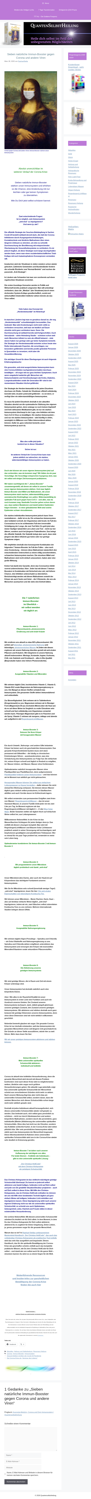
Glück (70, 157)
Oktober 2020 (73, 460)
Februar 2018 (73, 503)
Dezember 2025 (74, 351)
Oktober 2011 (73, 644)
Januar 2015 (73, 559)
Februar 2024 (73, 393)
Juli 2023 (71, 404)
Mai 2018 (71, 499)
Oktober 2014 (73, 563)
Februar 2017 (73, 520)
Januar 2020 (73, 481)
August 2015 (73, 545)
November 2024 (74, 376)
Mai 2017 (71, 517)
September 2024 (74, 379)
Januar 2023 (73, 421)
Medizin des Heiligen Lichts (24, 10)
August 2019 (73, 485)
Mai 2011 (71, 658)
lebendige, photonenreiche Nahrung (29, 645)
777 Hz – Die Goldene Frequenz (45, 16)
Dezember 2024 (74, 372)
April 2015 (72, 552)
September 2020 (74, 464)
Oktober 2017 (73, 506)
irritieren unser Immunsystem (29, 775)
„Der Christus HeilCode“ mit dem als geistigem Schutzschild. (30, 1166)
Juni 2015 (72, 549)
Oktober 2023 (73, 400)
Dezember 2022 (74, 425)
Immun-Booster (18, 1353)
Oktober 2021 (73, 446)
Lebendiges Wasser (76, 186)
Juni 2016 (72, 534)
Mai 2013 (71, 609)
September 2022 (74, 428)
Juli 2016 (71, 531)
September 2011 (74, 647)
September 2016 (74, 527)
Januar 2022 (73, 443)
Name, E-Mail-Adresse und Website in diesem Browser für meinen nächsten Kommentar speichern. (29, 1474)
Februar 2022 (73, 439)
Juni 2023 (72, 407)
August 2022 (73, 432)
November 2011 (74, 640)
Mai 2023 (71, 411)
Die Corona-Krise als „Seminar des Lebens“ (22, 1358)
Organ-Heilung (74, 190)
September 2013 (74, 594)
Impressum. (41, 1335)
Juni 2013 (72, 605)
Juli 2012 (71, 623)
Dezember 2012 (74, 612)
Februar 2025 (73, 368)
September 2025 (74, 358)
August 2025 (73, 361)
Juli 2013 (71, 601)
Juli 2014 (71, 566)
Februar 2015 (73, 556)
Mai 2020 (71, 474)
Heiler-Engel (73, 161)
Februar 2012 (73, 633)
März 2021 (72, 453)
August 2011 (73, 651)
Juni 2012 (72, 626)
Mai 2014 (71, 573)
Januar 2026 (73, 347)
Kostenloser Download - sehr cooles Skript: (76, 67)
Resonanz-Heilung (39, 1351)
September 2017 (74, 510)
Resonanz (72, 200)
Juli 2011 (71, 654)
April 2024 (72, 390)
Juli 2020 (71, 471)
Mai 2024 (71, 386)
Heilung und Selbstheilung (23, 1351)
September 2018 (74, 496)
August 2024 (73, 383)
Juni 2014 (72, 570)
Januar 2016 (73, 538)
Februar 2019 (73, 489)
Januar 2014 (73, 584)
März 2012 (72, 630)
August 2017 (73, 513)
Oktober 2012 (73, 616)
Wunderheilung (74, 213)
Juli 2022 (71, 436)
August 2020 (73, 467)
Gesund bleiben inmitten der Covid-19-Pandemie (24, 1356)
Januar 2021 (73, 457)
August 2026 (73, 344)
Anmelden (72, 680)
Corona (9, 1353)
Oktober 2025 (73, 354)
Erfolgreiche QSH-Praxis (68, 10)
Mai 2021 (71, 450)
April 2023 (72, 414)
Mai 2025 (71, 365)
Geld (70, 154)
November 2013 (74, 587)
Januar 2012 (73, 637)
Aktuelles (10, 1351)
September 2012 (74, 619)
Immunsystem (30, 1353)
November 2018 (74, 492)
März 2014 (72, 577)
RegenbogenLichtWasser (32, 719)
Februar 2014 (73, 580)
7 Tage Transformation (46, 10)
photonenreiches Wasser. (25, 647)
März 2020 (72, 478)
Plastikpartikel (10, 775)
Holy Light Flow (74, 177)
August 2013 (73, 598)
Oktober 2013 (73, 591)
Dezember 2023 (74, 397)
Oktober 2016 (73, 524)
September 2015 (74, 541)
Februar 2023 (73, 418)
